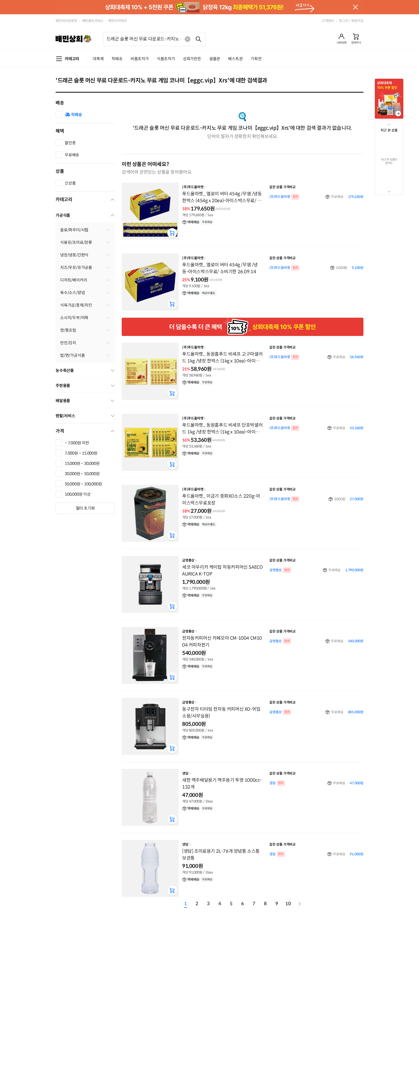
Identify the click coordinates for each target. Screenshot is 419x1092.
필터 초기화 (85, 508)
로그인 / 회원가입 (351, 21)
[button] (342, 38)
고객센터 (328, 21)
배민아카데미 (117, 21)
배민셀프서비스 (93, 21)
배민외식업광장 (66, 21)
